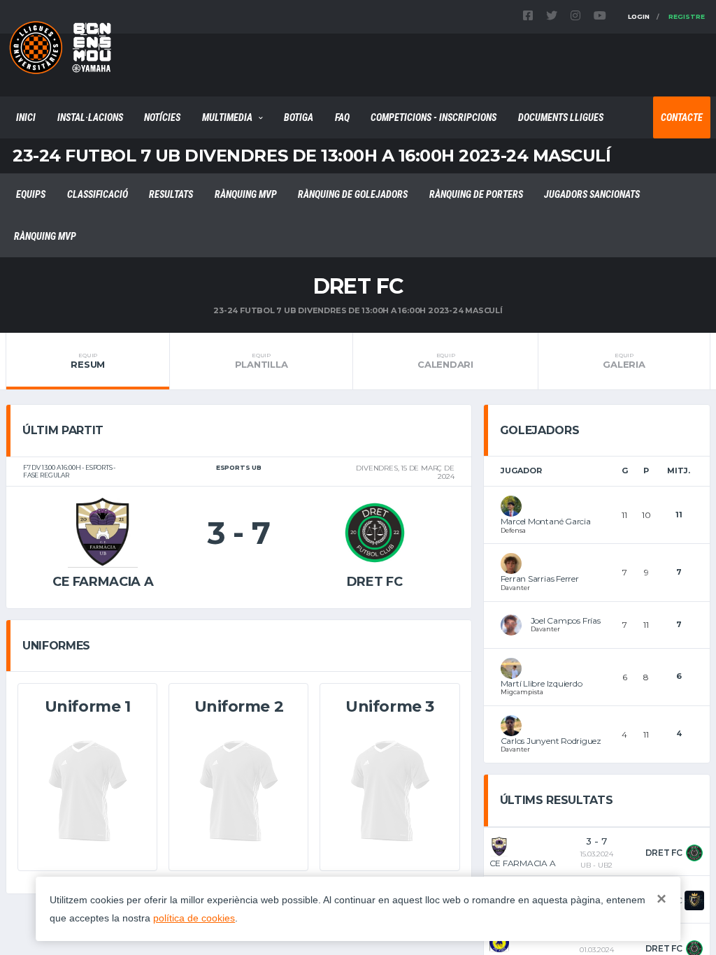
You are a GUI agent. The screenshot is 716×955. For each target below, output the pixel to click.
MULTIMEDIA (227, 117)
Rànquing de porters (476, 194)
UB (585, 865)
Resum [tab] (88, 361)
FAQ (342, 117)
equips (30, 194)
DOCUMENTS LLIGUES (560, 117)
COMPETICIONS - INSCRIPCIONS (433, 117)
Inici (26, 117)
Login (639, 16)
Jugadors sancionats (592, 194)
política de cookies (194, 918)
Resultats (171, 194)
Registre (686, 16)
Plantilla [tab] (261, 361)
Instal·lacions (90, 117)
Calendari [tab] (445, 361)
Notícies (162, 117)
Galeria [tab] (624, 361)
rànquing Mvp (246, 194)
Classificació (97, 194)
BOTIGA (298, 117)
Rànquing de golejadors (353, 194)
